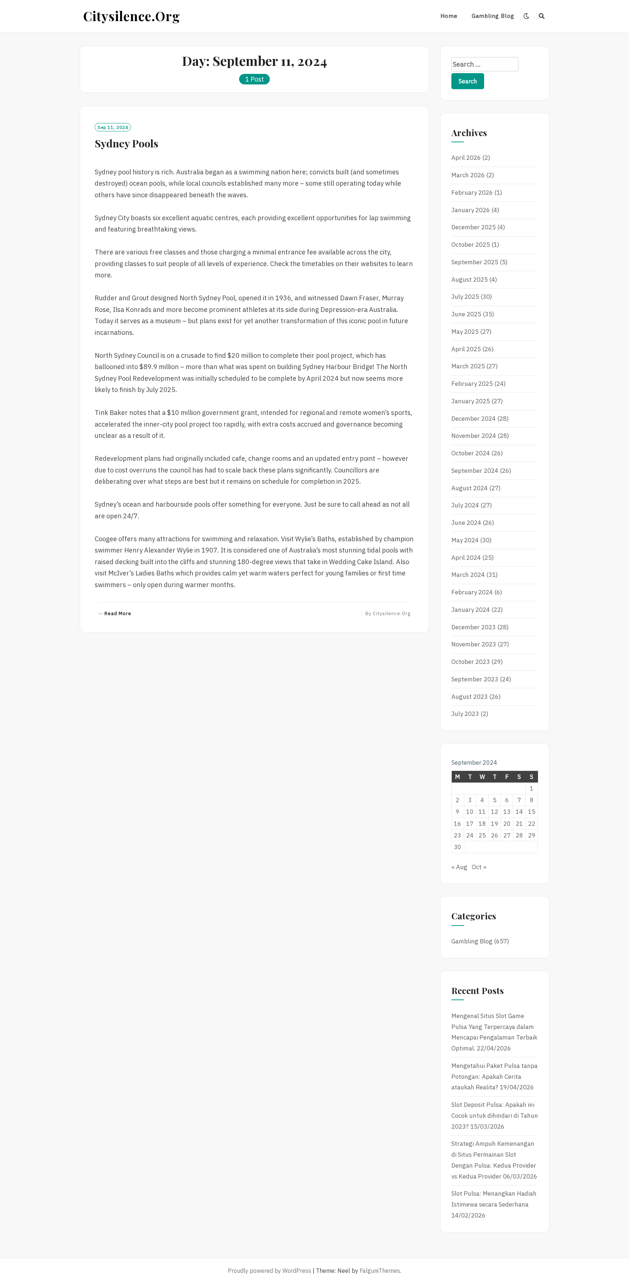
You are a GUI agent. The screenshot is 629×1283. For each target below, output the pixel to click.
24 (470, 835)
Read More (117, 613)
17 (470, 823)
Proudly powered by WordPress (269, 1270)
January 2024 (470, 610)
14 (519, 811)
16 (457, 823)
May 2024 (465, 540)
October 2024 (470, 453)
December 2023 (473, 627)
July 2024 (465, 505)
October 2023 (470, 662)
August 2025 (469, 280)
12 (494, 811)
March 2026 (468, 175)
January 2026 (470, 210)
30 (457, 847)
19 (494, 823)
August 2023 (469, 697)
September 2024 (474, 471)
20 (507, 823)
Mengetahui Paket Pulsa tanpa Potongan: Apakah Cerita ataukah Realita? (494, 1077)
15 (531, 811)
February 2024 (472, 592)
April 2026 (466, 158)
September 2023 (474, 679)
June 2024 (466, 523)
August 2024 (469, 488)
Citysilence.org (131, 15)
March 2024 (468, 575)
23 (457, 835)
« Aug (459, 867)
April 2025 (466, 349)
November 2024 (473, 436)
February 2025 (472, 384)
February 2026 (472, 193)
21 (519, 823)
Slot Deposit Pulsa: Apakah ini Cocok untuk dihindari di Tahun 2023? (494, 1115)
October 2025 (470, 245)
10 (470, 811)
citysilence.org (392, 613)
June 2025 (466, 314)
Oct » (479, 867)
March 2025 (468, 366)
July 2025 (465, 297)
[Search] (542, 16)
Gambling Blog (493, 15)
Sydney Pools (126, 143)
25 (482, 835)
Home (449, 15)
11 (482, 811)
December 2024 (473, 419)
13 (507, 811)
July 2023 (465, 714)
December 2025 (473, 227)
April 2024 (466, 558)
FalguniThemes (380, 1270)
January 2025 (470, 401)
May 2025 (465, 332)
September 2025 (474, 262)
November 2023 (473, 644)
